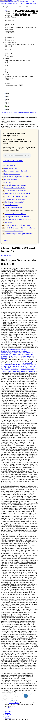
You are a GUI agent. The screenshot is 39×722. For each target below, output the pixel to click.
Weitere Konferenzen (10, 179)
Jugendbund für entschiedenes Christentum (19, 367)
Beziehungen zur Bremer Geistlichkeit (15, 171)
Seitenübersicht (9, 20)
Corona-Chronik (9, 24)
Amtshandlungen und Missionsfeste (15, 199)
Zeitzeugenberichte (10, 42)
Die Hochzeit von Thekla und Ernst (15, 191)
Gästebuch (8, 83)
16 (21, 695)
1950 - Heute (8, 53)
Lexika (7, 58)
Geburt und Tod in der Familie (14, 231)
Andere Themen (9, 57)
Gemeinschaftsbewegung (17, 354)
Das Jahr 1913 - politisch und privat (14, 188)
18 (30, 695)
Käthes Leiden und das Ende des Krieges (17, 225)
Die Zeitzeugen (9, 26)
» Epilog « (6, 240)
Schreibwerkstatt (9, 33)
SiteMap (7, 713)
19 (3, 700)
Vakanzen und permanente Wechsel (15, 214)
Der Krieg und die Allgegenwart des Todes (18, 219)
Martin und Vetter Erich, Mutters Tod (15, 185)
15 (16, 695)
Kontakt (7, 74)
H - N (6, 65)
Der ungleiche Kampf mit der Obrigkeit (17, 217)
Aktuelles (7, 12)
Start (6, 10)
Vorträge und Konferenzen (12, 174)
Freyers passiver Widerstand (13, 208)
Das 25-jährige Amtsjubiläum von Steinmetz (17, 177)
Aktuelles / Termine (10, 17)
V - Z (6, 73)
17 (25, 696)
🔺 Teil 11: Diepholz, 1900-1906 (13, 161)
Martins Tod (8, 222)
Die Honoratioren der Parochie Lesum (16, 196)
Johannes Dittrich (6, 255)
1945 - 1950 (8, 49)
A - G (6, 62)
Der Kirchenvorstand (11, 205)
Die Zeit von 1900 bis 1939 (9, 112)
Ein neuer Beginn (9, 165)
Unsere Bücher (9, 41)
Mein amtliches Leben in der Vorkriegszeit (17, 193)
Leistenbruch (8, 182)
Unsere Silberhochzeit (10, 168)
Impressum (8, 714)
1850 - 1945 (8, 46)
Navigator (6, 7)
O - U (6, 69)
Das (14, 202)
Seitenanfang (8, 711)
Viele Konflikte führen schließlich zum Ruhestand (20, 228)
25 (12, 700)
